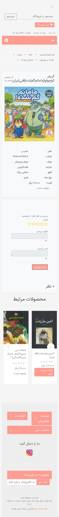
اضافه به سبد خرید (46, 372)
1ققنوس (24, 151)
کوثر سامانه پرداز (40, 508)
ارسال (29, 504)
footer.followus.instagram (29, 453)
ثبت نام (52, 32)
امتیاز (45, 220)
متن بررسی (43, 248)
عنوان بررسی (42, 231)
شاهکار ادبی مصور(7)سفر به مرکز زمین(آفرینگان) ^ (16, 353)
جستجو (11, 16)
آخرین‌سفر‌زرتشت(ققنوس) (44, 355)
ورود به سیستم (40, 32)
